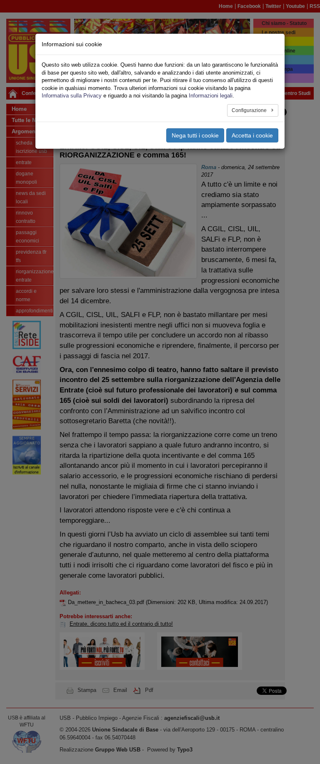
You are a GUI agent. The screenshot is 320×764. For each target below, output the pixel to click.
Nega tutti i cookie (195, 135)
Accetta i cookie (252, 135)
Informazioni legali (210, 95)
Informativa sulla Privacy (72, 95)
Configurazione (250, 110)
